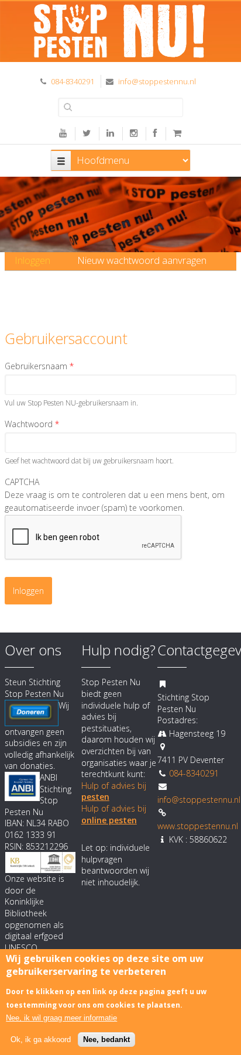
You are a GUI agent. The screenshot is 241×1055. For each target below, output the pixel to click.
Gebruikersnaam (39, 366)
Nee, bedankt (106, 1039)
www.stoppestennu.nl (197, 825)
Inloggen (37, 260)
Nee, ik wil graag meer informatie (61, 1017)
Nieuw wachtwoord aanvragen (141, 260)
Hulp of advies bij (113, 814)
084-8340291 (72, 81)
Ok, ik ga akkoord (41, 1039)
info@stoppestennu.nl (157, 81)
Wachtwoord (32, 423)
